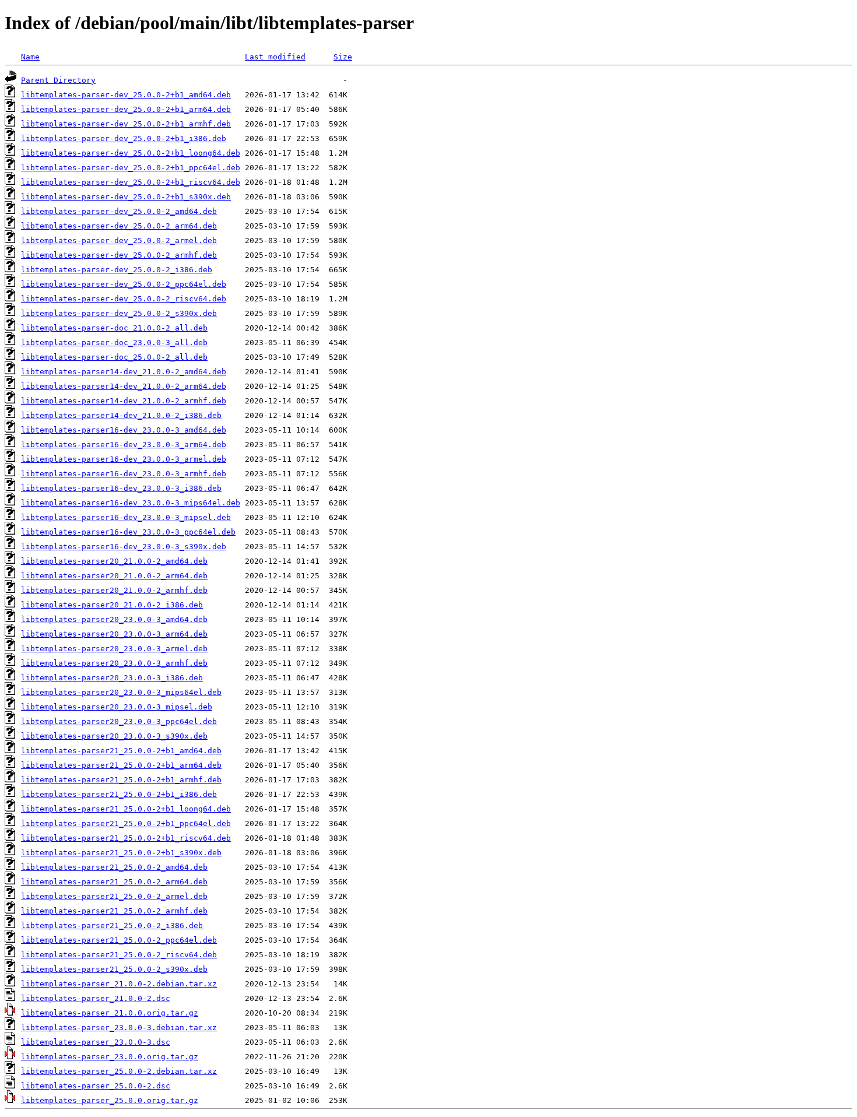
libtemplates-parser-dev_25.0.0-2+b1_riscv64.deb (130, 182)
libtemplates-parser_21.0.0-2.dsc (95, 998)
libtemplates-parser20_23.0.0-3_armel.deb (114, 648)
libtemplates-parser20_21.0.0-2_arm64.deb (114, 575)
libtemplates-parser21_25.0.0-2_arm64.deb (114, 881)
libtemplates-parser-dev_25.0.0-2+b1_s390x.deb (126, 196)
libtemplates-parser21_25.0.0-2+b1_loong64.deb (126, 809)
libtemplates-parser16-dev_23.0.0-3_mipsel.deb (126, 517)
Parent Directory (58, 80)
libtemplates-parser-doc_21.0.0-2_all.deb (114, 328)
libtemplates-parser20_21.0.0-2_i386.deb (112, 604)
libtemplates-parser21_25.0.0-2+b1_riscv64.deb (126, 838)
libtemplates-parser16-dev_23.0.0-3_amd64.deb (123, 430)
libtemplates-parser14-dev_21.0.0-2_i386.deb (121, 415)
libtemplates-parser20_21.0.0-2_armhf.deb (114, 590)
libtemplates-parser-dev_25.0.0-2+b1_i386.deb (123, 138)
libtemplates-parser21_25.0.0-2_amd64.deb (114, 867)
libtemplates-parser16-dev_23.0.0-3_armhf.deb (123, 473)
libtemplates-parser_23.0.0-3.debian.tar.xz (119, 1027)
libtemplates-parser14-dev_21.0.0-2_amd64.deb (123, 371)
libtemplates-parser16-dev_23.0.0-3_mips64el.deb (130, 502)
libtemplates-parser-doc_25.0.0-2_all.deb (114, 357)
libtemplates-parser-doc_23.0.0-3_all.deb (114, 342)
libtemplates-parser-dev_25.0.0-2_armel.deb (119, 240)
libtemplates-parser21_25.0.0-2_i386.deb (112, 925)
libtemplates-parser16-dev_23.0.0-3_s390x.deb (123, 546)
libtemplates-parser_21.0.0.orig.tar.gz (109, 1013)
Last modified (275, 56)
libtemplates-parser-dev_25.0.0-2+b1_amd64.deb (126, 94)
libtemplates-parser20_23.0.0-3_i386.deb (112, 677)
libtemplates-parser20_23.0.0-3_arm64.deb (114, 634)
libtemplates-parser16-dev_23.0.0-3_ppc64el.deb (128, 532)
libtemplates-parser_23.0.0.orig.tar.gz (109, 1056)
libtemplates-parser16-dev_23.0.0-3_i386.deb (121, 488)
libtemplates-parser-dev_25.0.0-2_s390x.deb (119, 313)
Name (30, 56)
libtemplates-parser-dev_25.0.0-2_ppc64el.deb (123, 284)
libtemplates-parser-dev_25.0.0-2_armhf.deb (119, 255)
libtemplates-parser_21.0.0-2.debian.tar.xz (119, 983)
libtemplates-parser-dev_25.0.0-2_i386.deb (116, 269)
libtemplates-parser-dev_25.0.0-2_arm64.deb (119, 226)
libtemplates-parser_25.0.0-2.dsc (95, 1085)
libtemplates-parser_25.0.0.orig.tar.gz (109, 1100)
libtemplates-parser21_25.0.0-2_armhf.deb (114, 911)
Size (342, 56)
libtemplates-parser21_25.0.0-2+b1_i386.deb (119, 794)
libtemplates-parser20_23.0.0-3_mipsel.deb (116, 706)
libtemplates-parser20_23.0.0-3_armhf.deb (114, 663)
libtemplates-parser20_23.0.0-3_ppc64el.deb (119, 721)
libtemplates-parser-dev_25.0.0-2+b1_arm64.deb (126, 109)
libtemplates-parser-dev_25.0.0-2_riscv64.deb (123, 298)
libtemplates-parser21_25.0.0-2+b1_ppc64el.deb (126, 823)
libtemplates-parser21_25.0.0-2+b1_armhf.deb (121, 779)
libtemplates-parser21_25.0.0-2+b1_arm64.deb (121, 765)
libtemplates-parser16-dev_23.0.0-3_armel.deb (123, 459)
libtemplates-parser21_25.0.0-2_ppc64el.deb (119, 940)
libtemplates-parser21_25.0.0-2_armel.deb (114, 896)
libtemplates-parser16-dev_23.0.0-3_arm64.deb (123, 444)
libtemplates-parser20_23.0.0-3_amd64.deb (114, 619)
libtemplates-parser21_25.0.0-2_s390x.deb (114, 969)
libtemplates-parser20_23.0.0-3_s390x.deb (114, 736)
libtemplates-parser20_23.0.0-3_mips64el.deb (121, 692)
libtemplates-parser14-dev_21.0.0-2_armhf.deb (123, 400)
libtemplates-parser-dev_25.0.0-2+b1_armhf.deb (126, 124)
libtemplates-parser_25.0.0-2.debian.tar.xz (119, 1071)
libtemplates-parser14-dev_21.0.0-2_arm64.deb (123, 386)
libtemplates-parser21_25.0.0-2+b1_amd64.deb (121, 750)
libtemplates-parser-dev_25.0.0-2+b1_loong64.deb (130, 153)
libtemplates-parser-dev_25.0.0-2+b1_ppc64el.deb (130, 167)
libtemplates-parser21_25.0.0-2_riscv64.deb (119, 954)
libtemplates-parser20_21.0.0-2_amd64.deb (114, 561)
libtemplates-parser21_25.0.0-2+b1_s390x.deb (121, 852)
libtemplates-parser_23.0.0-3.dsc (95, 1042)
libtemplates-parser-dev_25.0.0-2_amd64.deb (119, 211)
